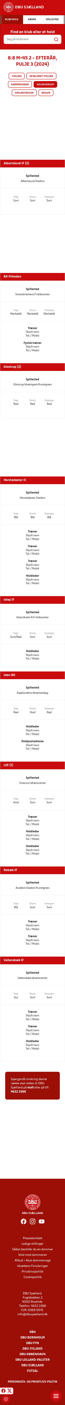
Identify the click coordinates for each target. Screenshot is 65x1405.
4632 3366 (18, 1091)
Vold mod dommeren (32, 1255)
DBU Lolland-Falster (32, 1359)
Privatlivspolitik (32, 1271)
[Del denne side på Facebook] (3, 1391)
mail (30, 1087)
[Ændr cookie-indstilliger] (6, 1399)
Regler (46, 93)
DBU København (33, 1354)
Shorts (32, 197)
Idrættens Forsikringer (32, 1266)
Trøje (15, 197)
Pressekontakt (32, 1238)
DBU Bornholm (32, 1337)
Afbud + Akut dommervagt (33, 1260)
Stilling (16, 76)
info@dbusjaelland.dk (32, 1314)
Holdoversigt (45, 85)
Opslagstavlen (24, 93)
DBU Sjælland (32, 1365)
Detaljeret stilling (41, 76)
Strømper (49, 197)
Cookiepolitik (33, 1277)
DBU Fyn (32, 1343)
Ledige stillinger (32, 1243)
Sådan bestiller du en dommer (32, 1249)
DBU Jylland (32, 1348)
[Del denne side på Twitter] (9, 1391)
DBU (32, 1332)
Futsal (32, 1371)
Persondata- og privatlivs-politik (32, 1382)
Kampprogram (20, 85)
